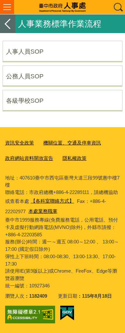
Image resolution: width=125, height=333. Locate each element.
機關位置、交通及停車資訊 (72, 142)
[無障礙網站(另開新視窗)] (30, 315)
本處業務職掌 (43, 211)
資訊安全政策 (19, 142)
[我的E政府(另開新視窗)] (67, 313)
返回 (7, 23)
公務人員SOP (25, 76)
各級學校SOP (25, 100)
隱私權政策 (75, 158)
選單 (7, 7)
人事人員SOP (25, 51)
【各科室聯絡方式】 (52, 201)
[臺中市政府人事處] (62, 7)
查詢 (118, 7)
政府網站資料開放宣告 (29, 158)
